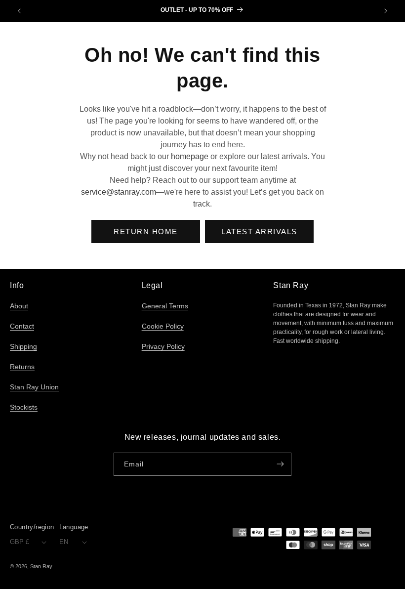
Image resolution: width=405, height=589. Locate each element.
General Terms (165, 306)
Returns (22, 367)
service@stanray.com (118, 192)
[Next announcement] (386, 11)
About (19, 306)
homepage (189, 156)
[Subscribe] (280, 464)
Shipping (23, 346)
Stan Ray (41, 566)
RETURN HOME (146, 231)
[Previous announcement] (19, 11)
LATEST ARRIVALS (259, 231)
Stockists (24, 407)
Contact (22, 326)
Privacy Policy (163, 346)
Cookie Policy (163, 326)
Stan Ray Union (34, 387)
